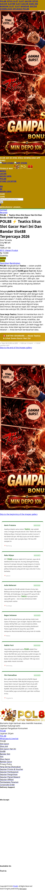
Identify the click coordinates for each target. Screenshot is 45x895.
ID (1, 189)
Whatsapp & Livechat (9, 738)
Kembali (3, 210)
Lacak (3, 173)
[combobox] (11, 199)
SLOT (17, 6)
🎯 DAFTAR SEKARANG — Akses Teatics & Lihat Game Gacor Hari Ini (21, 337)
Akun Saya (5, 176)
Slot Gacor (23, 889)
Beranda (3, 212)
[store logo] (23, 168)
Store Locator (8, 181)
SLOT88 (11, 4)
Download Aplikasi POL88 (14, 9)
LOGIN (2, 261)
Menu (3, 171)
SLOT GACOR (25, 1)
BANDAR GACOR (29, 6)
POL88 (3, 1)
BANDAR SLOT (7, 6)
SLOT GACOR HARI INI (27, 4)
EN (1, 186)
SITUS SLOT (12, 1)
